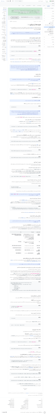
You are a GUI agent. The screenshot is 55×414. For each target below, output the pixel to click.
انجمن (37, 412)
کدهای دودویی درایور (40, 407)
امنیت (44, 5)
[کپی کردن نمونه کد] (40, 45)
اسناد (37, 21)
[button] (50, 13)
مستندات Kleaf (23, 217)
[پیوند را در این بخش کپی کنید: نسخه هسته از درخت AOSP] (30, 300)
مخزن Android (40, 400)
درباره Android (40, 412)
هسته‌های (31, 27)
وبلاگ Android (26, 403)
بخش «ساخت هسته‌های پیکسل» (16, 61)
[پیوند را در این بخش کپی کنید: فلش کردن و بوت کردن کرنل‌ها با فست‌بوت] (26, 179)
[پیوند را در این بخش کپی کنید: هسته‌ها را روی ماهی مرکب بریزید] (29, 198)
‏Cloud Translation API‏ (24, 17)
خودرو (23, 5)
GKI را (37, 144)
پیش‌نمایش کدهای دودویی (39, 404)
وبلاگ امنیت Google (25, 404)
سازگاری (34, 5)
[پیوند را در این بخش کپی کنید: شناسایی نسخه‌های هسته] (30, 295)
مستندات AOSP (12, 93)
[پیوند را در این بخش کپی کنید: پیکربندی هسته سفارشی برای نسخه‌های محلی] (22, 258)
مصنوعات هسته (23, 201)
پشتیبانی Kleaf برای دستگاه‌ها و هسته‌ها (18, 131)
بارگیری (41, 403)
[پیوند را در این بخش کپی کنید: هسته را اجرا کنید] (33, 162)
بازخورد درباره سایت (22, 412)
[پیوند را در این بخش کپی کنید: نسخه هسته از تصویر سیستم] (30, 313)
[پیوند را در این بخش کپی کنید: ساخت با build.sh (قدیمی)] (31, 97)
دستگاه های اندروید (28, 5)
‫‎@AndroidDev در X (25, 401)
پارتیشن (32, 335)
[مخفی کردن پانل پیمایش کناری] (45, 412)
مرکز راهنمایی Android (11, 400)
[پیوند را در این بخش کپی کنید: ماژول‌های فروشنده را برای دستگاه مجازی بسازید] (24, 119)
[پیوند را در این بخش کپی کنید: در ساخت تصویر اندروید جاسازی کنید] (28, 167)
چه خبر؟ (53, 5)
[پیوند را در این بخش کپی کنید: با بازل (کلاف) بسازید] (33, 76)
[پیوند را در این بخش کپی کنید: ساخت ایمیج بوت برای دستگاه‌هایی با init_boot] (24, 334)
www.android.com (11, 403)
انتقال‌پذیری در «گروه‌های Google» (24, 408)
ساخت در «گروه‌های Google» (24, 407)
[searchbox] (49, 8)
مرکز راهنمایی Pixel (12, 401)
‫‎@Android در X (26, 400)
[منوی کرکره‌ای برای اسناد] (45, 1)
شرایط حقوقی (34, 412)
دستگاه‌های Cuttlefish (25, 200)
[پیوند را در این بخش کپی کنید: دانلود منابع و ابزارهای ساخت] (28, 37)
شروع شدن (48, 5)
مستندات (53, 3)
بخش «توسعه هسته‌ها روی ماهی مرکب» (29, 212)
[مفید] (11, 21)
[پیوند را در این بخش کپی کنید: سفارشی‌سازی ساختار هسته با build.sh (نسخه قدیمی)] (22, 225)
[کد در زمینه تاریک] (39, 45)
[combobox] (18, 1)
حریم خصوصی (27, 412)
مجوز (30, 412)
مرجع (19, 5)
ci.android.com (30, 367)
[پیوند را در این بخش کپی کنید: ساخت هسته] (35, 74)
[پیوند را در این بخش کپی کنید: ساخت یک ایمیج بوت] (31, 329)
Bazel (14, 33)
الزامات (41, 401)
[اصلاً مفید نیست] (10, 21)
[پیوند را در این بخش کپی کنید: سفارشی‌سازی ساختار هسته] (29, 216)
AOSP (40, 21)
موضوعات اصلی (39, 5)
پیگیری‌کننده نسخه (12, 407)
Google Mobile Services (11, 404)
